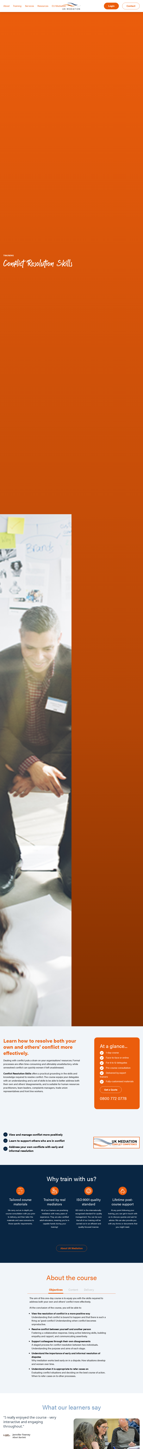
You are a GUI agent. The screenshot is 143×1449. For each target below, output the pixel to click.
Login (111, 6)
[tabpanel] (33, 1427)
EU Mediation (59, 6)
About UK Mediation (71, 1248)
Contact (131, 6)
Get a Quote (110, 1089)
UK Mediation (71, 6)
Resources (42, 6)
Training (17, 6)
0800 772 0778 (113, 1098)
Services (29, 6)
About (6, 6)
